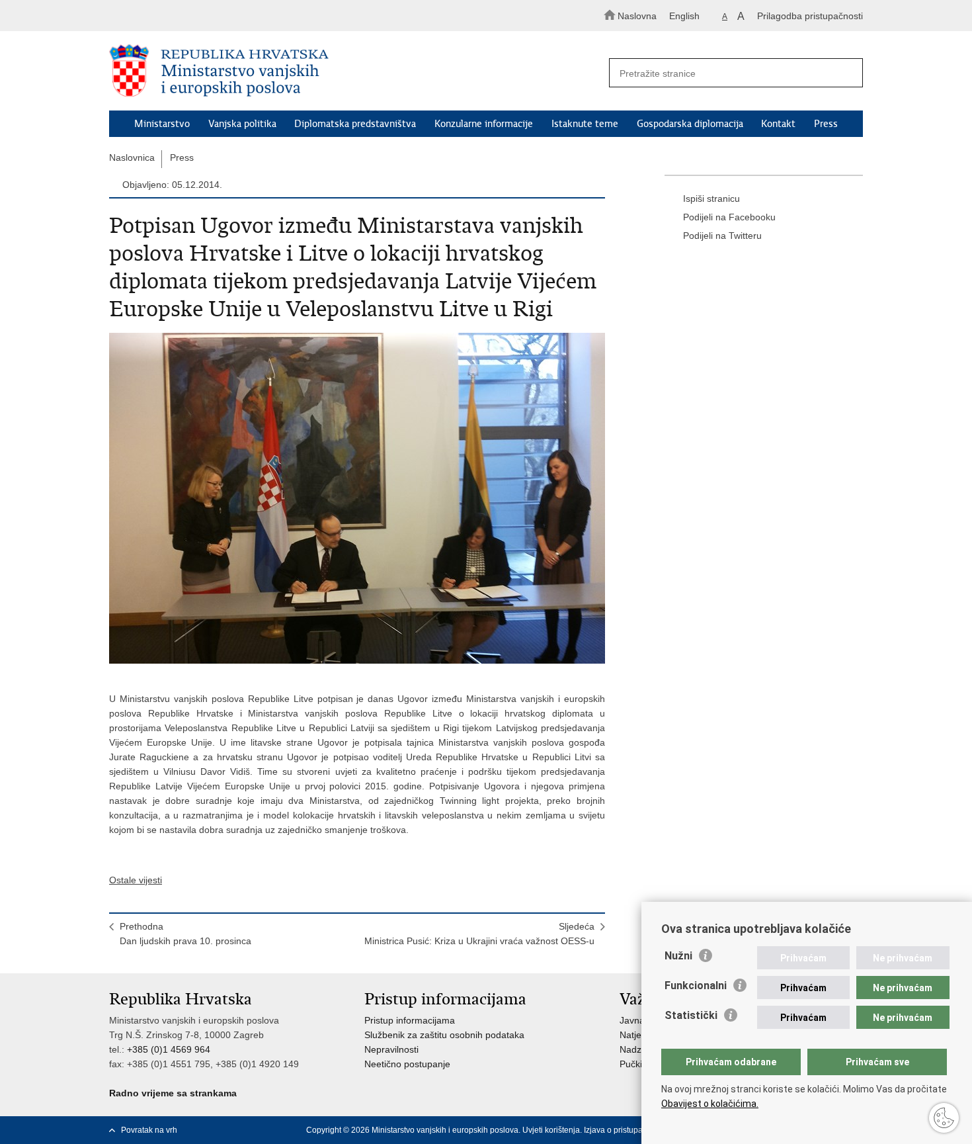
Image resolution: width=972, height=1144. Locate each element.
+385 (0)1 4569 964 (168, 1049)
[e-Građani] (165, 15)
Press (826, 124)
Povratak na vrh (149, 1130)
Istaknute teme (584, 124)
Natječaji (637, 1035)
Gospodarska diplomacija (690, 124)
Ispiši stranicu (711, 198)
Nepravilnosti (391, 1049)
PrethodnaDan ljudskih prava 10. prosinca (185, 933)
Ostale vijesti (135, 880)
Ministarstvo (162, 124)
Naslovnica (132, 157)
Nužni (678, 955)
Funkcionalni (696, 985)
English (684, 16)
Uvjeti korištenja (551, 1130)
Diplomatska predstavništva (355, 124)
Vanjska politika (242, 124)
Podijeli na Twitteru (722, 235)
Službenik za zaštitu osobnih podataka (444, 1035)
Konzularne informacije (483, 124)
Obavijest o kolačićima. (709, 1103)
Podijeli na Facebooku (729, 217)
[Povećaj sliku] (357, 498)
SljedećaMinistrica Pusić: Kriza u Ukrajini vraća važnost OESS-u (479, 933)
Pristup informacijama (409, 1020)
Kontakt (778, 124)
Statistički (691, 1015)
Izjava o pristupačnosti (624, 1130)
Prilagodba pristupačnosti (810, 16)
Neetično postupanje (407, 1064)
